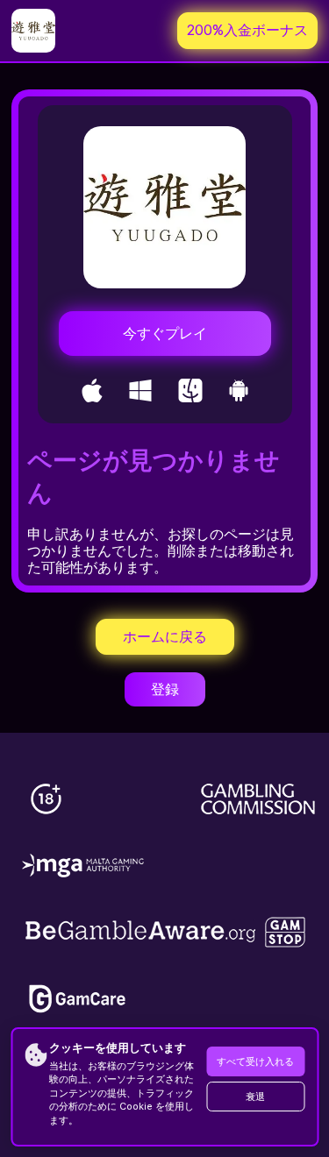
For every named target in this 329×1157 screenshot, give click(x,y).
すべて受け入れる (255, 1062)
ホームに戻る (165, 636)
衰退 (255, 1097)
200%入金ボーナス (247, 30)
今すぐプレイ (165, 333)
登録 (165, 689)
